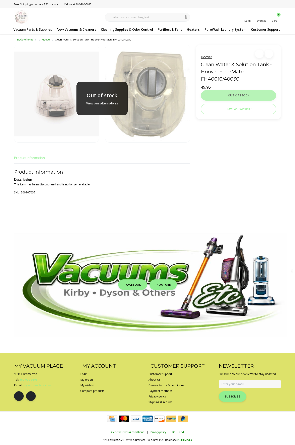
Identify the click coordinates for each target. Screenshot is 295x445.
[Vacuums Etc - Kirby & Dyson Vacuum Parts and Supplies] (21, 17)
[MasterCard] (124, 419)
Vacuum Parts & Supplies (32, 29)
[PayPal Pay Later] (183, 419)
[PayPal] (171, 419)
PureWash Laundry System (225, 29)
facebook (133, 284)
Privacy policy (158, 432)
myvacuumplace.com (37, 385)
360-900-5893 (28, 379)
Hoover (206, 57)
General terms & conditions (127, 432)
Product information (29, 158)
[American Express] (147, 419)
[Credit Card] (112, 419)
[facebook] (19, 396)
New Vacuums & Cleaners (76, 29)
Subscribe (232, 396)
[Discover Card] (159, 419)
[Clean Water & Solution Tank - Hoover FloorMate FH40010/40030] (56, 94)
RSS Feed (178, 432)
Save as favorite (239, 109)
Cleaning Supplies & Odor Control (127, 29)
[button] (259, 54)
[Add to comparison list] (268, 54)
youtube (164, 284)
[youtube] (31, 396)
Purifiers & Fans (170, 29)
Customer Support (265, 29)
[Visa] (136, 419)
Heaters (193, 29)
